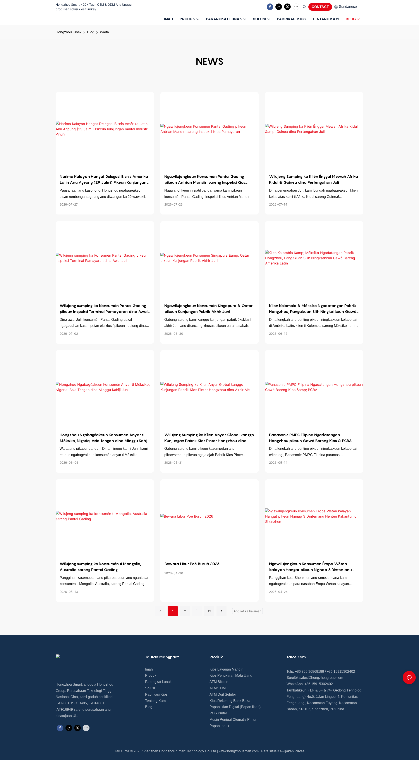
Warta (104, 32)
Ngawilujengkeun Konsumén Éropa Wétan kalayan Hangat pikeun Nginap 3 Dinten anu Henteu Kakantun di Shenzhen (310, 567)
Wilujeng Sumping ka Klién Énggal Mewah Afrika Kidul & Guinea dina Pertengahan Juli (313, 179)
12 (209, 611)
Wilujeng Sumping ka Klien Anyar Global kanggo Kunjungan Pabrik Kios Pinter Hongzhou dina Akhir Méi (209, 438)
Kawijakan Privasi (291, 751)
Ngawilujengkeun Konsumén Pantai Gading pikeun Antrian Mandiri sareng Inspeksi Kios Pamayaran (204, 179)
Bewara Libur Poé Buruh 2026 (192, 563)
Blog (90, 32)
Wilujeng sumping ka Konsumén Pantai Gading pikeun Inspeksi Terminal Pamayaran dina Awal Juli (104, 308)
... (197, 608)
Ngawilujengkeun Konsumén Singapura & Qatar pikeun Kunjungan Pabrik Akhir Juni (208, 308)
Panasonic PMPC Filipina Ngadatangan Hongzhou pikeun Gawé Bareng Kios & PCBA (310, 437)
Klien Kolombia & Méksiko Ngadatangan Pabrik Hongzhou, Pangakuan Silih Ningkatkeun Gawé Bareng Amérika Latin (312, 308)
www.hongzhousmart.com (239, 751)
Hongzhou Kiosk (68, 32)
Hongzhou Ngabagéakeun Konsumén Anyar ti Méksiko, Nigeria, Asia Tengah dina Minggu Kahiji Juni (104, 438)
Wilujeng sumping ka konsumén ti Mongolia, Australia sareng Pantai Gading (100, 566)
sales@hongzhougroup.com (321, 677)
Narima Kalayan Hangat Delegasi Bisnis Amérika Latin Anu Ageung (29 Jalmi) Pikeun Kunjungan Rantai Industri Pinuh (104, 179)
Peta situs (268, 751)
